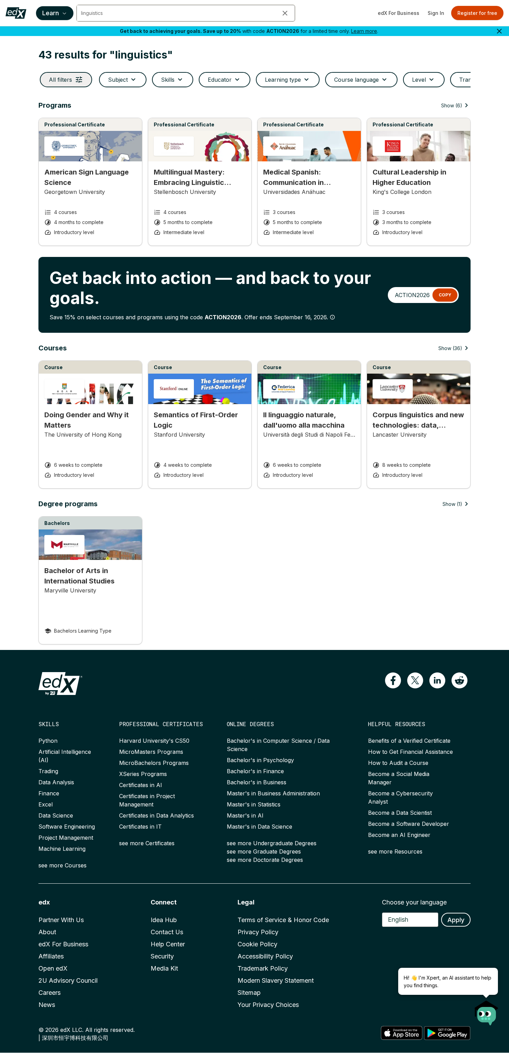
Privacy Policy (258, 932)
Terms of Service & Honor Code (283, 919)
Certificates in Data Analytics (156, 815)
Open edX (53, 968)
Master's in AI (245, 815)
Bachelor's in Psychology (260, 760)
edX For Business (398, 13)
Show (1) (452, 504)
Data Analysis (56, 782)
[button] (393, 680)
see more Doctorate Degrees (265, 859)
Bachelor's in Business (256, 782)
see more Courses (62, 865)
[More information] (332, 317)
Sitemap (249, 992)
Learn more (364, 31)
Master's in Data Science (259, 826)
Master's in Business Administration (273, 793)
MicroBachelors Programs (154, 762)
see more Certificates (147, 843)
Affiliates (51, 956)
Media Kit (164, 968)
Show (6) (451, 105)
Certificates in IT (140, 826)
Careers (49, 992)
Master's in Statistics (253, 804)
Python (47, 740)
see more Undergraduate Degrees (271, 843)
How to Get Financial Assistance (410, 751)
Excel (45, 804)
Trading (48, 771)
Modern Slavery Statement (276, 980)
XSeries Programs (143, 773)
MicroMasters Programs (151, 751)
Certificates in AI (140, 785)
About (47, 932)
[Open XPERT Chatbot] (486, 1011)
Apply (455, 919)
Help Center (168, 944)
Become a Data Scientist (400, 812)
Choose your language (414, 902)
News (46, 1004)
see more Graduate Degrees (264, 851)
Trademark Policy (263, 968)
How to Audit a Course (398, 762)
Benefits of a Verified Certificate (409, 740)
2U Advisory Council (68, 980)
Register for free (477, 13)
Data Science (55, 815)
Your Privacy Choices (268, 1004)
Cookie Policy (257, 944)
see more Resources (395, 851)
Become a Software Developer (408, 823)
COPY (445, 294)
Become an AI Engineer (399, 834)
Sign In (436, 13)
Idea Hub (164, 919)
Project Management (65, 837)
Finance (48, 793)
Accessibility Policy (265, 956)
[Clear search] (285, 13)
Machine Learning (62, 848)
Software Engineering (66, 826)
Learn (50, 13)
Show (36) (450, 348)
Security (162, 956)
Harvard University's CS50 (154, 740)
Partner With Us (61, 919)
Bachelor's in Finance (255, 771)
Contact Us (167, 932)
